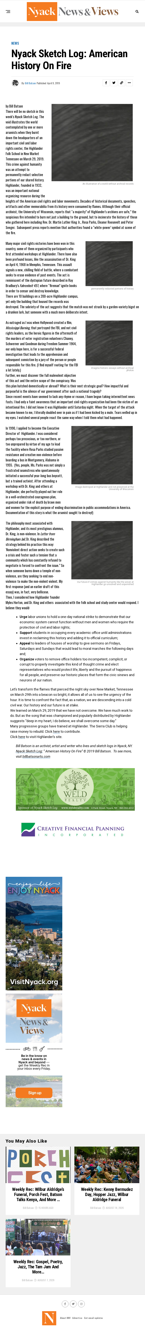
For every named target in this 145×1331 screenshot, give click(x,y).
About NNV (65, 1317)
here (56, 731)
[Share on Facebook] (106, 82)
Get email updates (93, 1317)
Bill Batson (30, 83)
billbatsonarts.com (36, 756)
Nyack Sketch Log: (29, 751)
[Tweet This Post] (113, 82)
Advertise (77, 1317)
